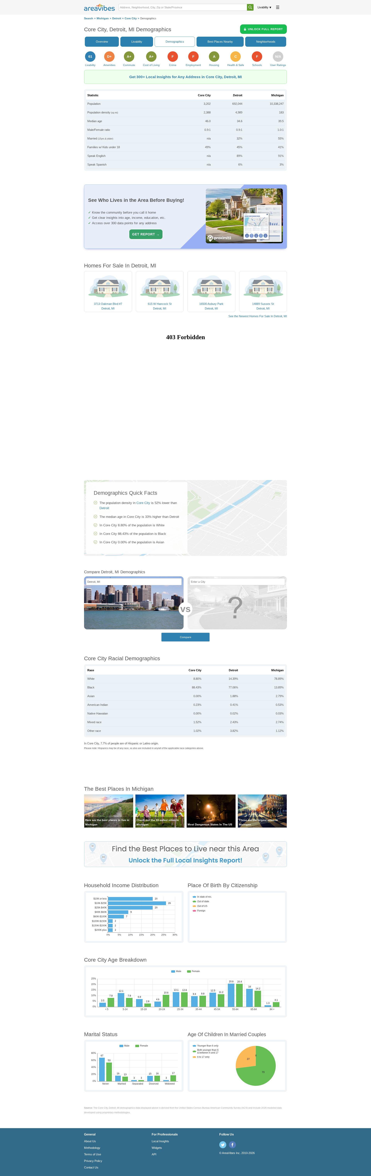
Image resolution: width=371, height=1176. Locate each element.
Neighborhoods (265, 41)
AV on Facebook (232, 1144)
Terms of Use (92, 1154)
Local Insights (160, 1141)
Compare (185, 637)
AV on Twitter (222, 1144)
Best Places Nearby (220, 41)
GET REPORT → (146, 234)
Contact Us (91, 1167)
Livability (263, 7)
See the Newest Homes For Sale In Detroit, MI (257, 316)
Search (88, 18)
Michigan (103, 18)
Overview (102, 41)
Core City (131, 18)
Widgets (157, 1147)
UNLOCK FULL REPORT (265, 29)
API (154, 1154)
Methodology (92, 1147)
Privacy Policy (93, 1160)
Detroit (116, 18)
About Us (90, 1141)
